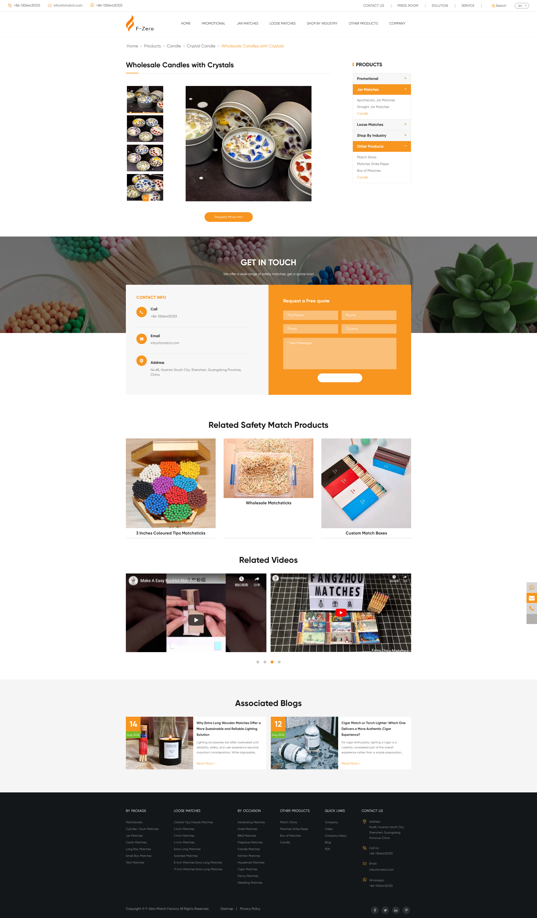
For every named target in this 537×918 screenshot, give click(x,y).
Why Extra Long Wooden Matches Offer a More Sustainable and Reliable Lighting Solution (229, 729)
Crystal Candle (201, 46)
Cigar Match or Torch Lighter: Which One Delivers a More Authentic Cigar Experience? (373, 729)
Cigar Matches (247, 869)
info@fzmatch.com (68, 5)
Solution (440, 6)
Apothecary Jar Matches (376, 100)
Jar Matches (247, 23)
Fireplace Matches (250, 842)
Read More (205, 763)
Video (329, 829)
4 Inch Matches (184, 842)
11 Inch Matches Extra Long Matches (198, 869)
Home (185, 23)
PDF (327, 849)
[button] (146, 89)
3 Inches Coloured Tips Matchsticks (170, 533)
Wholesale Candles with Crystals (252, 46)
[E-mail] (532, 598)
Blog (328, 842)
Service (467, 6)
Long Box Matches (138, 849)
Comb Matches (136, 842)
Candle (174, 46)
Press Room (408, 6)
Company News (335, 835)
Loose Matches (283, 23)
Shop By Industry (322, 23)
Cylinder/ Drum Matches (142, 829)
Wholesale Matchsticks (268, 502)
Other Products (363, 23)
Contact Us (373, 6)
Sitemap (226, 909)
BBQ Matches (247, 835)
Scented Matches (186, 855)
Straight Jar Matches (373, 107)
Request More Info (228, 217)
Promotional (213, 23)
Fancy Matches (248, 876)
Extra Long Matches (187, 849)
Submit (340, 378)
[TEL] (532, 608)
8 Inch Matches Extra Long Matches (198, 862)
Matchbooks (134, 822)
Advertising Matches (251, 822)
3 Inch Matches (184, 835)
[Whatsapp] (532, 587)
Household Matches (251, 862)
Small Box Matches (138, 855)
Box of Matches (369, 170)
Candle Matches (249, 849)
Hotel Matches (247, 829)
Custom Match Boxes (366, 533)
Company (397, 23)
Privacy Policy (250, 909)
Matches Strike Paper (373, 164)
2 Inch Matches (184, 829)
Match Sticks (366, 157)
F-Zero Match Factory (163, 909)
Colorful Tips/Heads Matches (193, 822)
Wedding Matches (250, 882)
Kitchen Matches (249, 855)
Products (152, 46)
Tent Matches (135, 862)
